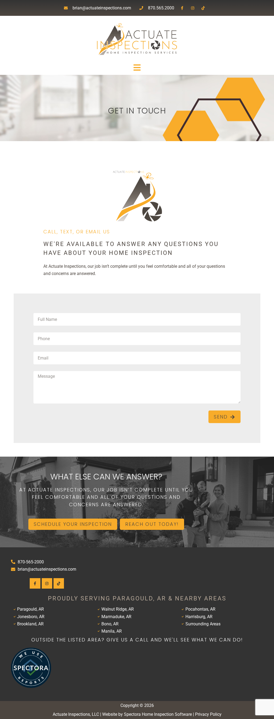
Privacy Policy (208, 714)
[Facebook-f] (182, 8)
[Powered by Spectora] (31, 686)
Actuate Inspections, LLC (76, 714)
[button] (137, 68)
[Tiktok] (203, 8)
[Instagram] (192, 8)
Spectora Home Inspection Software (158, 714)
